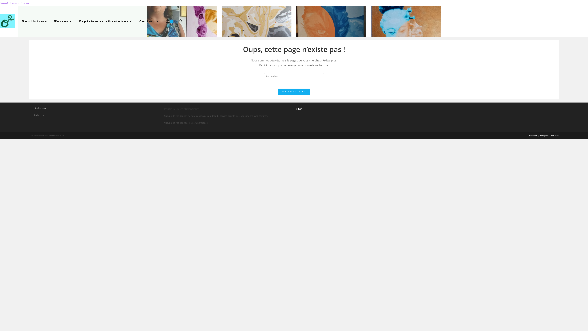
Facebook (4, 3)
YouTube (25, 3)
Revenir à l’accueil (294, 91)
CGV (299, 109)
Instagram (14, 3)
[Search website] (181, 21)
